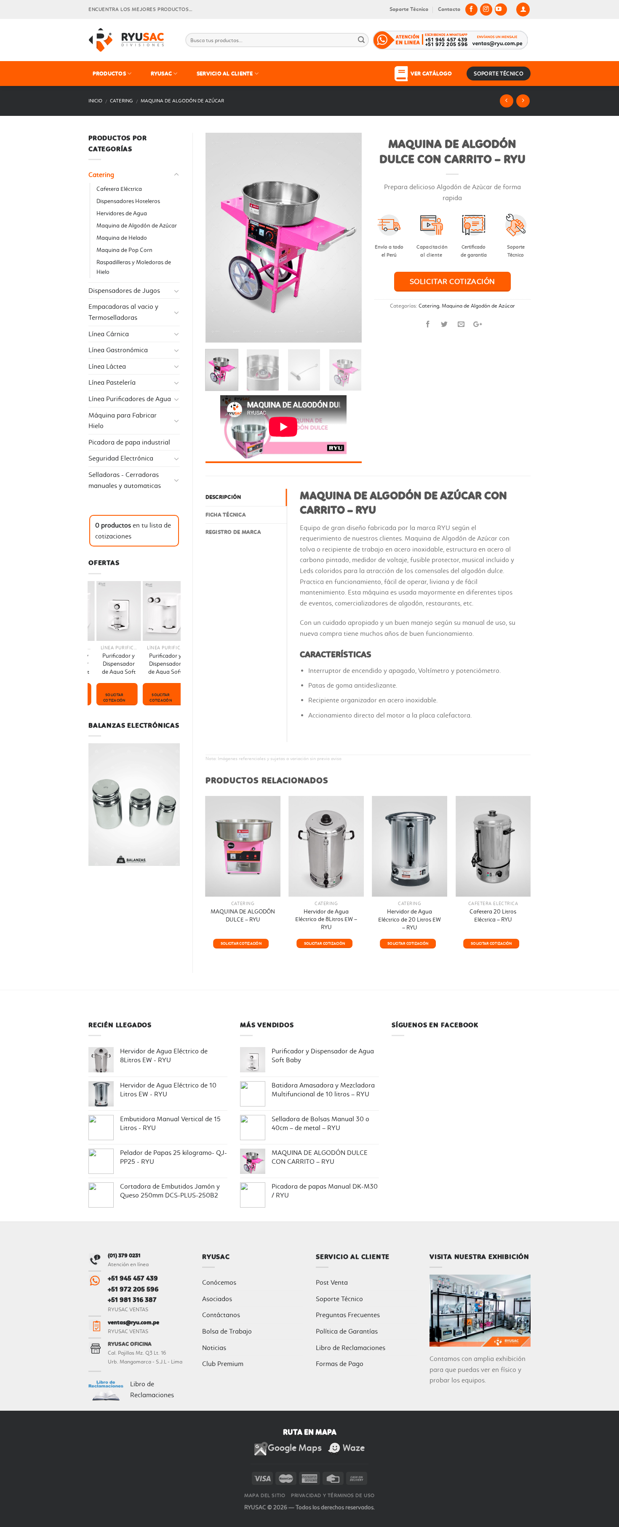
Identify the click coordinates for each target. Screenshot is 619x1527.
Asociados (217, 1299)
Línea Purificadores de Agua (129, 399)
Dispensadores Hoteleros (128, 201)
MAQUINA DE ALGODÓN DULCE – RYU (243, 915)
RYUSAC (161, 73)
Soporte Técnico (409, 9)
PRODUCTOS (109, 73)
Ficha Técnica (225, 515)
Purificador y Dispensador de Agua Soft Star (125, 667)
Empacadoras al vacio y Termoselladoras (123, 312)
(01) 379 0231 (124, 1255)
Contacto (449, 9)
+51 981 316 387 (132, 1300)
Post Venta (332, 1282)
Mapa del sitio (264, 1495)
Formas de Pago (339, 1364)
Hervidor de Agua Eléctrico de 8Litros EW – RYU (326, 919)
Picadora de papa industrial (129, 442)
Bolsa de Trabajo (227, 1331)
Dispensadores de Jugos (124, 291)
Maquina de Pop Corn (124, 250)
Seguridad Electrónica (120, 458)
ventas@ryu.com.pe (133, 1322)
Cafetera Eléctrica (119, 189)
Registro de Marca (233, 532)
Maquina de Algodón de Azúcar (182, 101)
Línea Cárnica (108, 334)
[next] (347, 238)
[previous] (219, 238)
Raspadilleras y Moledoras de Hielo (133, 267)
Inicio (95, 101)
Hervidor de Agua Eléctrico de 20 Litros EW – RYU (409, 919)
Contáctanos (221, 1315)
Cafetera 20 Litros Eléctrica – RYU (493, 915)
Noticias (214, 1348)
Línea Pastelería (112, 382)
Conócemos (219, 1282)
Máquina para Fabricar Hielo (122, 420)
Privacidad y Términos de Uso (333, 1495)
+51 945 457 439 (133, 1278)
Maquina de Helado (121, 237)
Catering (121, 101)
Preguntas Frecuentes (348, 1315)
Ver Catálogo (430, 73)
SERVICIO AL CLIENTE (225, 73)
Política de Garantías (347, 1331)
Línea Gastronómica (118, 350)
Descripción (223, 497)
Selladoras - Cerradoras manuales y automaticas (124, 480)
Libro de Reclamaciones (350, 1348)
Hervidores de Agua (121, 213)
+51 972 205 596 (133, 1289)
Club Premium (222, 1364)
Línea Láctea (107, 366)
